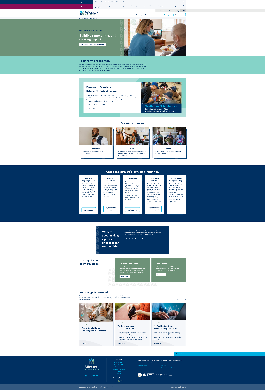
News (119, 373)
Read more (84, 343)
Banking (139, 15)
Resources (148, 15)
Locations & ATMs (167, 11)
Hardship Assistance (142, 365)
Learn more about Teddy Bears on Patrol (154, 208)
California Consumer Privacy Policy (169, 368)
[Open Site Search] (178, 11)
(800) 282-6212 (119, 364)
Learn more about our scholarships (132, 209)
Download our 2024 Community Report (92, 44)
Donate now (91, 108)
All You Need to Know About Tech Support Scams (165, 327)
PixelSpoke (183, 387)
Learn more (124, 276)
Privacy (139, 368)
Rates (174, 11)
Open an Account (179, 15)
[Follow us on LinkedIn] (94, 376)
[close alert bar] (184, 2)
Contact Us (159, 11)
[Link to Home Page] (89, 13)
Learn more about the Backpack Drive (111, 208)
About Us (158, 15)
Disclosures (163, 365)
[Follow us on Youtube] (97, 376)
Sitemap (139, 370)
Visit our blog (180, 300)
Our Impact (167, 15)
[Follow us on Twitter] (89, 376)
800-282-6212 (118, 386)
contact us (171, 6)
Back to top (181, 354)
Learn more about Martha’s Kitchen (89, 209)
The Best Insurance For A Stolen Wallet (126, 327)
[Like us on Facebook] (86, 376)
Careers (119, 371)
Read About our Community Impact (136, 239)
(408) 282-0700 (119, 362)
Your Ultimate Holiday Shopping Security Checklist (94, 329)
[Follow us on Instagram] (91, 376)
